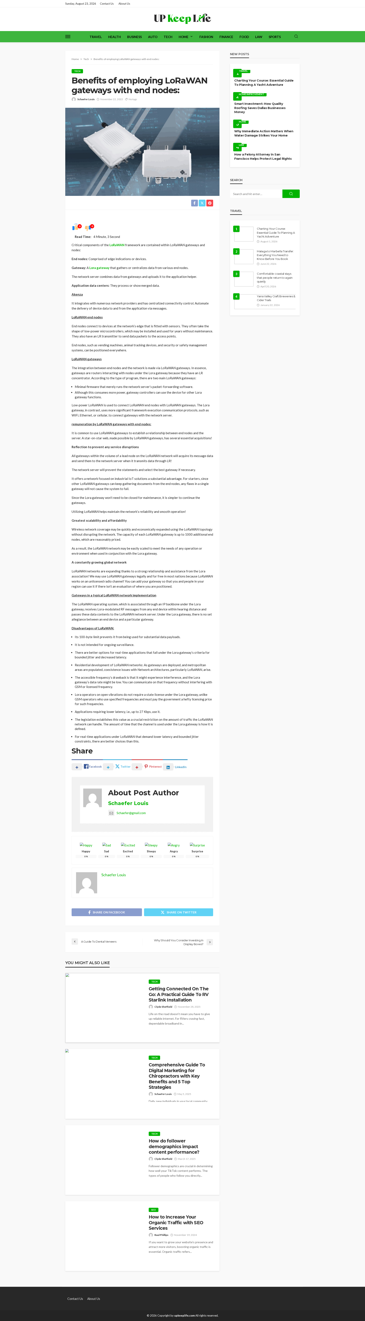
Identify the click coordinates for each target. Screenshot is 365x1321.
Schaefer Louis (86, 99)
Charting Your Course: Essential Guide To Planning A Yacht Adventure (264, 83)
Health (114, 37)
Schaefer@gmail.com (131, 813)
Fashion (206, 37)
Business (134, 37)
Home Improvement (251, 94)
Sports (275, 37)
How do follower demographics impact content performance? (174, 1146)
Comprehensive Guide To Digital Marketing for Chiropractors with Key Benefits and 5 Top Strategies (177, 1076)
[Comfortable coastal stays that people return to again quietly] (243, 279)
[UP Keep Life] (182, 19)
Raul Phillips (161, 1234)
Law (258, 37)
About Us (124, 3)
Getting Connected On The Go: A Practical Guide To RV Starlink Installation (178, 994)
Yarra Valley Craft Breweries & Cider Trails (276, 298)
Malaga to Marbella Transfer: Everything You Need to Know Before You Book (275, 255)
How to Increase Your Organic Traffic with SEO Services (176, 1222)
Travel (96, 37)
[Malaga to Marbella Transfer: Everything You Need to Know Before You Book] (243, 256)
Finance (226, 37)
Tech (168, 37)
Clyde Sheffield (163, 1006)
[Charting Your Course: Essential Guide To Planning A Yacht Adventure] (243, 234)
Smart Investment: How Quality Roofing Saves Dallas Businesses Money (259, 108)
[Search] (296, 36)
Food (244, 37)
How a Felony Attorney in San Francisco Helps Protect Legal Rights (263, 157)
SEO (153, 1209)
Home (183, 37)
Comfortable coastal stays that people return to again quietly (275, 277)
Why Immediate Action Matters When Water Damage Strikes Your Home (263, 133)
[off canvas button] (67, 36)
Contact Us (107, 3)
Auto (152, 37)
